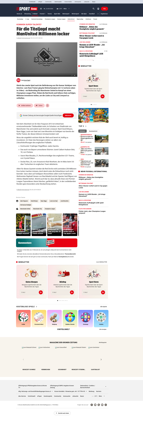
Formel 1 (42, 14)
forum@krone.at (64, 256)
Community (48, 1)
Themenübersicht (70, 254)
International (71, 19)
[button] (98, 14)
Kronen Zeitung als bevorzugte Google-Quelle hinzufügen (47, 115)
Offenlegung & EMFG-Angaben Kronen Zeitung (62, 386)
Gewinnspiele (58, 1)
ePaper (40, 1)
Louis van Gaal (53, 201)
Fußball (35, 14)
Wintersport (75, 14)
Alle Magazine (102, 342)
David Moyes (34, 201)
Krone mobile (68, 1)
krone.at (19, 14)
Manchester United (25, 208)
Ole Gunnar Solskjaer (25, 205)
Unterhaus (88, 19)
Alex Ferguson (24, 201)
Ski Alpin (84, 14)
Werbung (91, 391)
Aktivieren (68, 115)
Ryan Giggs (44, 201)
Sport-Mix (57, 14)
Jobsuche (86, 1)
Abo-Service (22, 396)
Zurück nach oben (62, 413)
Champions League (50, 19)
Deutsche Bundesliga (37, 19)
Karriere (98, 391)
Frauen (95, 19)
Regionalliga (80, 19)
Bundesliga (20, 19)
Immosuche (78, 1)
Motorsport (65, 14)
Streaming (27, 14)
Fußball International (23, 38)
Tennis (50, 14)
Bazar (93, 1)
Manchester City (37, 208)
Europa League (61, 19)
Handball (92, 14)
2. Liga (27, 19)
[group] (23, 224)
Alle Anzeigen (102, 329)
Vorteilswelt (32, 1)
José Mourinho (64, 201)
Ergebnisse (104, 14)
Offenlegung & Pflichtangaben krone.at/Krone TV (32, 386)
